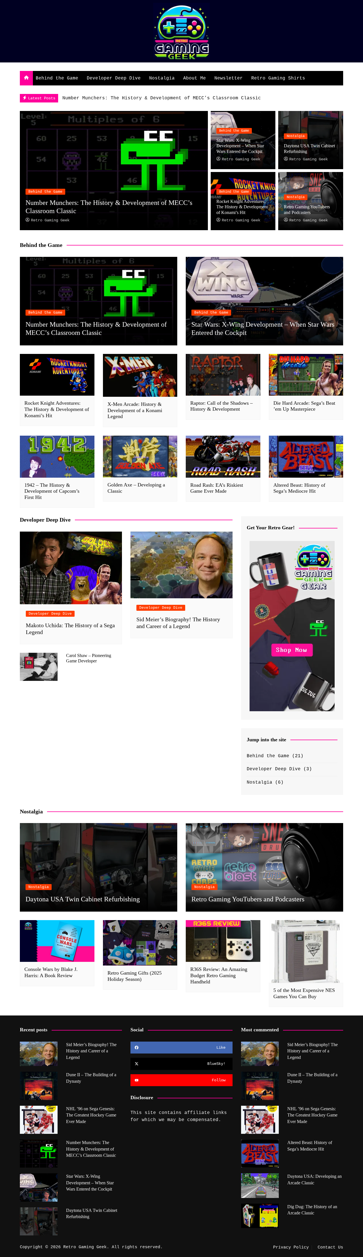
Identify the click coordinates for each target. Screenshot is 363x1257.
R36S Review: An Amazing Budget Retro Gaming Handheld (218, 975)
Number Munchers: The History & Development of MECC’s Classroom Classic (161, 98)
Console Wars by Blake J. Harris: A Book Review (51, 972)
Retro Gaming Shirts (278, 78)
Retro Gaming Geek (50, 220)
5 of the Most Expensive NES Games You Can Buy (304, 993)
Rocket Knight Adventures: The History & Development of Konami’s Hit (242, 207)
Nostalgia (162, 78)
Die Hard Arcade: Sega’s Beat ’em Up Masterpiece (304, 406)
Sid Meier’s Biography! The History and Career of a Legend (91, 1051)
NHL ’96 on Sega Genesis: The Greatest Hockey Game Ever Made (91, 1115)
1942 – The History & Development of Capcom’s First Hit (51, 491)
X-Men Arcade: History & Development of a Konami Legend (134, 410)
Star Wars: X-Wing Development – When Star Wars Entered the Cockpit (240, 146)
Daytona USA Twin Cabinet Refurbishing (83, 899)
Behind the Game (57, 78)
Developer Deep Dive (114, 78)
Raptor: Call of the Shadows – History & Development (221, 406)
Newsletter (228, 78)
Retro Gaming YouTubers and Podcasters (247, 899)
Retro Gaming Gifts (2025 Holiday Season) (134, 976)
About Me (194, 78)
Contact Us (330, 1247)
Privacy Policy (291, 1247)
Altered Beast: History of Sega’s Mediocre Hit (299, 488)
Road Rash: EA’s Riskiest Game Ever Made (216, 488)
